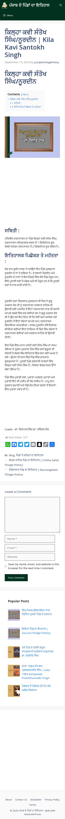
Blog (12, 455)
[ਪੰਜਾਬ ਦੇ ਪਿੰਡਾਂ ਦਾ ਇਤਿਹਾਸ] (5, 5)
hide (25, 94)
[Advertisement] (32, 194)
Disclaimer (35, 799)
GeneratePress (32, 814)
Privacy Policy (52, 799)
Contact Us (21, 799)
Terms (32, 804)
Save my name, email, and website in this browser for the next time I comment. (33, 566)
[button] (60, 5)
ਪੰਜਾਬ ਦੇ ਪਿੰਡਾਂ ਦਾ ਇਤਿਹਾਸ (29, 5)
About (9, 799)
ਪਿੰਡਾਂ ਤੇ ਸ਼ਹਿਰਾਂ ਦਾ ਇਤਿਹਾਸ (29, 455)
